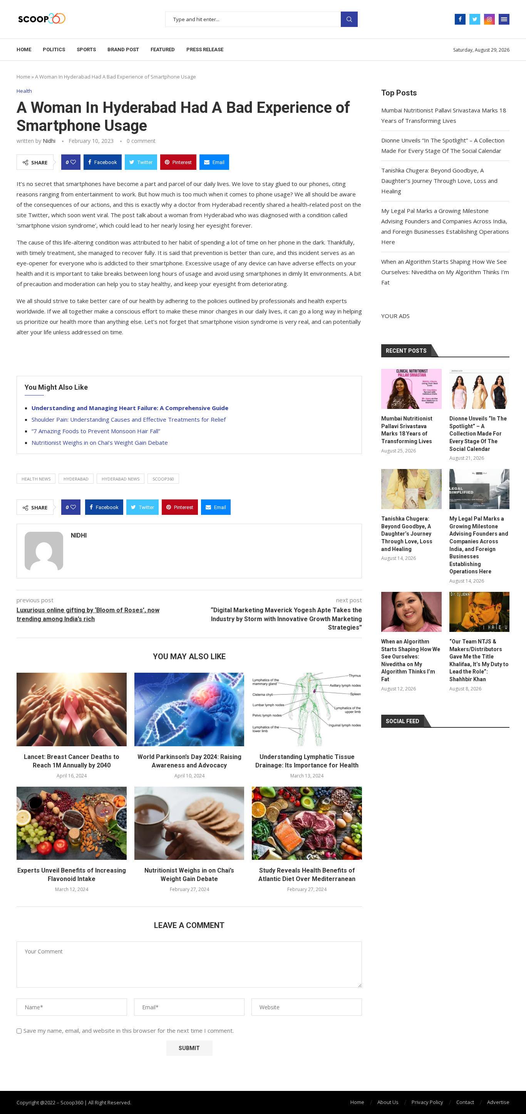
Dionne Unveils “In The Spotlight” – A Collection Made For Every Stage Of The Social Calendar (478, 433)
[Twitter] (474, 19)
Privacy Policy (427, 1102)
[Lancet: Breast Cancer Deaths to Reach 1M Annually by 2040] (72, 709)
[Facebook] (460, 19)
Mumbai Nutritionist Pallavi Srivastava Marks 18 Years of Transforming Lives (406, 429)
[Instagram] (489, 19)
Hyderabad (76, 479)
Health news (36, 479)
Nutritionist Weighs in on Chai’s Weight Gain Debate (100, 442)
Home (24, 49)
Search (349, 19)
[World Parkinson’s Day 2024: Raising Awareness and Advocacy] (189, 709)
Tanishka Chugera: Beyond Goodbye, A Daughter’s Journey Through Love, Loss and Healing (439, 180)
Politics (54, 49)
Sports (86, 49)
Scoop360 (163, 479)
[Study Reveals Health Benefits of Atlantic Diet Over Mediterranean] (307, 823)
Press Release (204, 49)
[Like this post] (73, 162)
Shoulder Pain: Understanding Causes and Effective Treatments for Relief (129, 419)
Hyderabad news (120, 479)
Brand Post (123, 49)
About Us (388, 1102)
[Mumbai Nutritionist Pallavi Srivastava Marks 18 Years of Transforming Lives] (411, 389)
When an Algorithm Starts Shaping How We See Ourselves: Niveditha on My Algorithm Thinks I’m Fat (445, 272)
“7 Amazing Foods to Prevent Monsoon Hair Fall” (96, 431)
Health (24, 91)
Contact (465, 1102)
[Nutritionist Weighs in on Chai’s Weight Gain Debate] (189, 823)
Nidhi (49, 140)
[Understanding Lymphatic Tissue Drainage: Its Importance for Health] (307, 709)
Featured (163, 49)
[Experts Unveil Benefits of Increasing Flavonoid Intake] (72, 823)
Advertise (498, 1102)
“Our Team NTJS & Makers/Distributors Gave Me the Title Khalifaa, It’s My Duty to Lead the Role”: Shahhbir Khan (479, 660)
